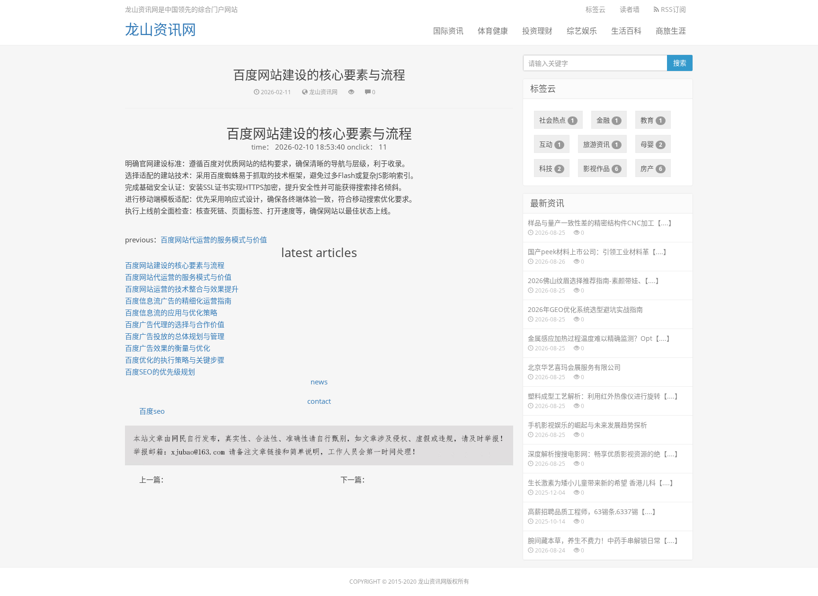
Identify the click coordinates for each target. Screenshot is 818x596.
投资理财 (537, 31)
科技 (550, 168)
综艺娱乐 (582, 31)
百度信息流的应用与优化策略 (171, 312)
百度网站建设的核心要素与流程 (174, 265)
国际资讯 (448, 31)
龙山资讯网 (160, 29)
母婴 (651, 144)
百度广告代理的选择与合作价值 (174, 324)
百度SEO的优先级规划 (160, 371)
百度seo (152, 411)
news (319, 381)
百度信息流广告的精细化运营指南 (178, 300)
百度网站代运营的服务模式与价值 (213, 239)
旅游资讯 (600, 144)
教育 (651, 120)
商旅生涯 (671, 31)
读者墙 (630, 9)
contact (319, 401)
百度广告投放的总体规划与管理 (174, 336)
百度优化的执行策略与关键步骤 (174, 360)
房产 (651, 168)
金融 (607, 120)
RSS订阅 (672, 9)
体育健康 (493, 31)
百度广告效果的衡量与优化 (167, 348)
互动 (550, 144)
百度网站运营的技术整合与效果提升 (182, 289)
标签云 (595, 9)
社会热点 (556, 120)
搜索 (679, 62)
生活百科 (626, 31)
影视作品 (600, 168)
